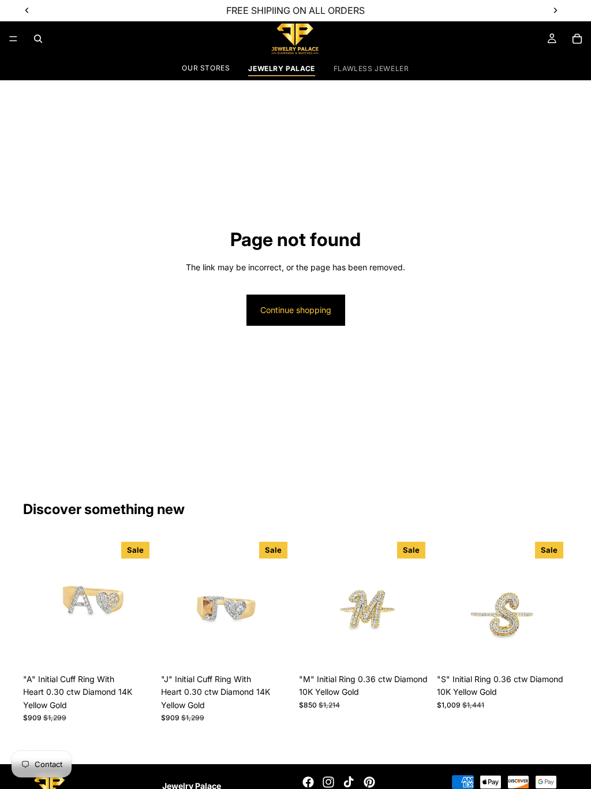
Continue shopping (295, 310)
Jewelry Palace (281, 68)
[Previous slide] (35, 603)
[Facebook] (308, 782)
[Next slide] (141, 603)
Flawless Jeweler (371, 68)
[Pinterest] (369, 782)
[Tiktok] (349, 782)
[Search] (38, 38)
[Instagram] (328, 782)
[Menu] (13, 38)
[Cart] (577, 38)
